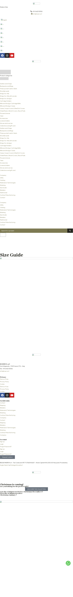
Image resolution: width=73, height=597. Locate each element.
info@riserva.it (4, 371)
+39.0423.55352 (7, 369)
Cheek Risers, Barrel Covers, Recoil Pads (12, 111)
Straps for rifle (4, 93)
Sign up (2, 441)
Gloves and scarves (6, 123)
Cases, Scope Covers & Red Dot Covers (12, 108)
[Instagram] (7, 55)
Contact (2, 197)
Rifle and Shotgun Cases (7, 106)
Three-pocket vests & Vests (8, 89)
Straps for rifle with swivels (8, 96)
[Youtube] (11, 55)
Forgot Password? (5, 446)
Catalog (2, 180)
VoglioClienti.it (4, 465)
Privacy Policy (4, 381)
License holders (5, 121)
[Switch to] (36, 20)
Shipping (2, 405)
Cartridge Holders (5, 101)
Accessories (4, 118)
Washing (3, 185)
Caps (1, 116)
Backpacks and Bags (6, 86)
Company (3, 175)
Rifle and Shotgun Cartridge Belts (10, 103)
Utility (2, 178)
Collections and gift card (7, 126)
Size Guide (3, 188)
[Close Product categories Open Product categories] (4, 78)
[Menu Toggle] (5, 72)
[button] (36, 200)
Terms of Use (4, 379)
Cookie (2, 384)
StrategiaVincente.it (16, 465)
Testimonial (3, 192)
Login (2, 444)
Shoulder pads (4, 91)
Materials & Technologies (8, 183)
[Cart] (3, 235)
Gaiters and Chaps (6, 84)
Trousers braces (5, 113)
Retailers (3, 190)
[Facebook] (2, 55)
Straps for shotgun (6, 98)
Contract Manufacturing (7, 195)
